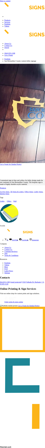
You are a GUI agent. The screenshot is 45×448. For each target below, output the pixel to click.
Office (9, 201)
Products (7, 20)
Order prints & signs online (13, 302)
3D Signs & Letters (17, 192)
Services (7, 22)
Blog (6, 267)
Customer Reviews (10, 251)
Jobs (5, 253)
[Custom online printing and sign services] (10, 300)
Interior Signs (4, 194)
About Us (7, 44)
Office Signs (28, 192)
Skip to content (5, 1)
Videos (6, 26)
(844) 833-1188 (9, 53)
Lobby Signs (38, 192)
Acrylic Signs (4, 192)
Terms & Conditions (11, 255)
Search (6, 47)
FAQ (6, 269)
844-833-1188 (5, 282)
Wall (14, 201)
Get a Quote (8, 55)
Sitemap (7, 273)
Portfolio (7, 24)
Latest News (8, 271)
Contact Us (8, 45)
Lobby (2, 201)
